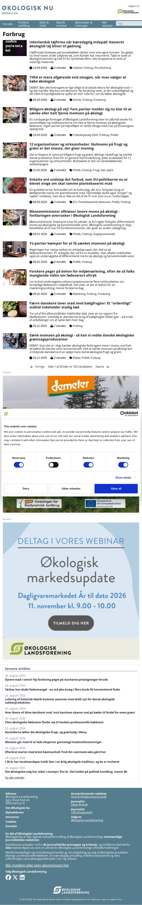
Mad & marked (61, 24)
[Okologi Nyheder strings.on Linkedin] (22, 877)
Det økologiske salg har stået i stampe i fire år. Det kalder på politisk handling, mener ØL (66, 771)
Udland (77, 67)
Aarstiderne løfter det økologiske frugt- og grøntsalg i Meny (46, 732)
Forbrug (88, 67)
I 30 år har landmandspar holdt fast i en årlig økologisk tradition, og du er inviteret (62, 761)
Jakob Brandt (79, 804)
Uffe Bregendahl (81, 812)
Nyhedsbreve (15, 812)
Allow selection (71, 488)
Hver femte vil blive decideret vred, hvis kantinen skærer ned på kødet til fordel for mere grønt (70, 712)
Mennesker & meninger (83, 24)
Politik (114, 135)
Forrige (39, 367)
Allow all (116, 488)
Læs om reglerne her (112, 899)
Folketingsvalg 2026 (85, 135)
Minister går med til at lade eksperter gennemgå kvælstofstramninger (53, 742)
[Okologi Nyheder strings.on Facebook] (8, 877)
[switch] (54, 465)
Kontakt (11, 826)
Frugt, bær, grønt (103, 170)
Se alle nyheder (14, 777)
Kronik (77, 99)
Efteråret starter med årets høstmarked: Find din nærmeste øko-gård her (55, 752)
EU (75, 202)
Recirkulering (103, 67)
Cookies (11, 822)
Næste (100, 367)
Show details (123, 477)
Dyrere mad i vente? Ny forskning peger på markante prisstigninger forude (56, 679)
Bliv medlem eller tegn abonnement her (37, 865)
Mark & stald (44, 24)
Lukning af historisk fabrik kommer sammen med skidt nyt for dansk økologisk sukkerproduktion (60, 701)
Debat (76, 357)
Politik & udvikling (24, 24)
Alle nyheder (107, 24)
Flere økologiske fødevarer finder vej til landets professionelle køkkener (54, 722)
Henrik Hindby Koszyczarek (88, 797)
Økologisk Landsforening (87, 820)
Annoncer (12, 817)
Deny (26, 488)
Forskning (100, 99)
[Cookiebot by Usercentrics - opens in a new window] (123, 413)
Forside (7, 24)
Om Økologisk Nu (18, 808)
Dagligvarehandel (104, 234)
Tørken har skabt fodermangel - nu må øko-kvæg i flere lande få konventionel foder (62, 689)
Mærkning (79, 293)
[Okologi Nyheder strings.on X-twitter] (15, 877)
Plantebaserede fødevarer (94, 202)
